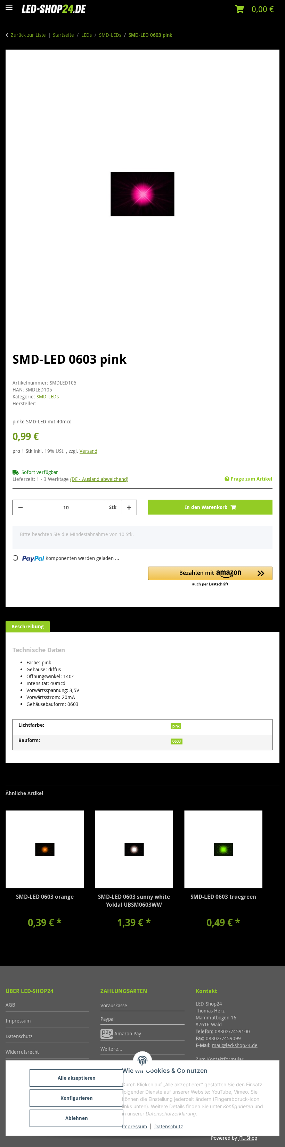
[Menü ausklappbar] (9, 4)
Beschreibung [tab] (27, 626)
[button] (254, 9)
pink (175, 726)
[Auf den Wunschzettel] (258, 80)
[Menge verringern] (20, 507)
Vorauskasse (113, 1005)
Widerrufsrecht (22, 1052)
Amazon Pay (127, 1033)
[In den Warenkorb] (18, 60)
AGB (10, 1004)
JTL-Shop (247, 1138)
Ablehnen (76, 1118)
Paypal (107, 1019)
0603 (176, 741)
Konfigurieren (76, 1098)
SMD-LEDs (47, 396)
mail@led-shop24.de (235, 1045)
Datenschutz (168, 1126)
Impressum (134, 1126)
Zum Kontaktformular (220, 1059)
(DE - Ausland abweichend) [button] (99, 479)
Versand (88, 451)
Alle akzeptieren (77, 1078)
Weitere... (111, 1048)
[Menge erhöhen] (129, 507)
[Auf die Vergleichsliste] (239, 80)
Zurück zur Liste (28, 35)
